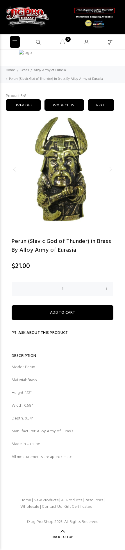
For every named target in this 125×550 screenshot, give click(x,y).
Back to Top (62, 537)
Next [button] (110, 169)
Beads (24, 70)
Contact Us (52, 506)
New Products (46, 500)
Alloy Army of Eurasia (50, 70)
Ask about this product (43, 332)
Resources (94, 500)
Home (10, 70)
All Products (71, 500)
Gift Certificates (78, 506)
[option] (62, 169)
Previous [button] (14, 169)
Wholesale (29, 506)
